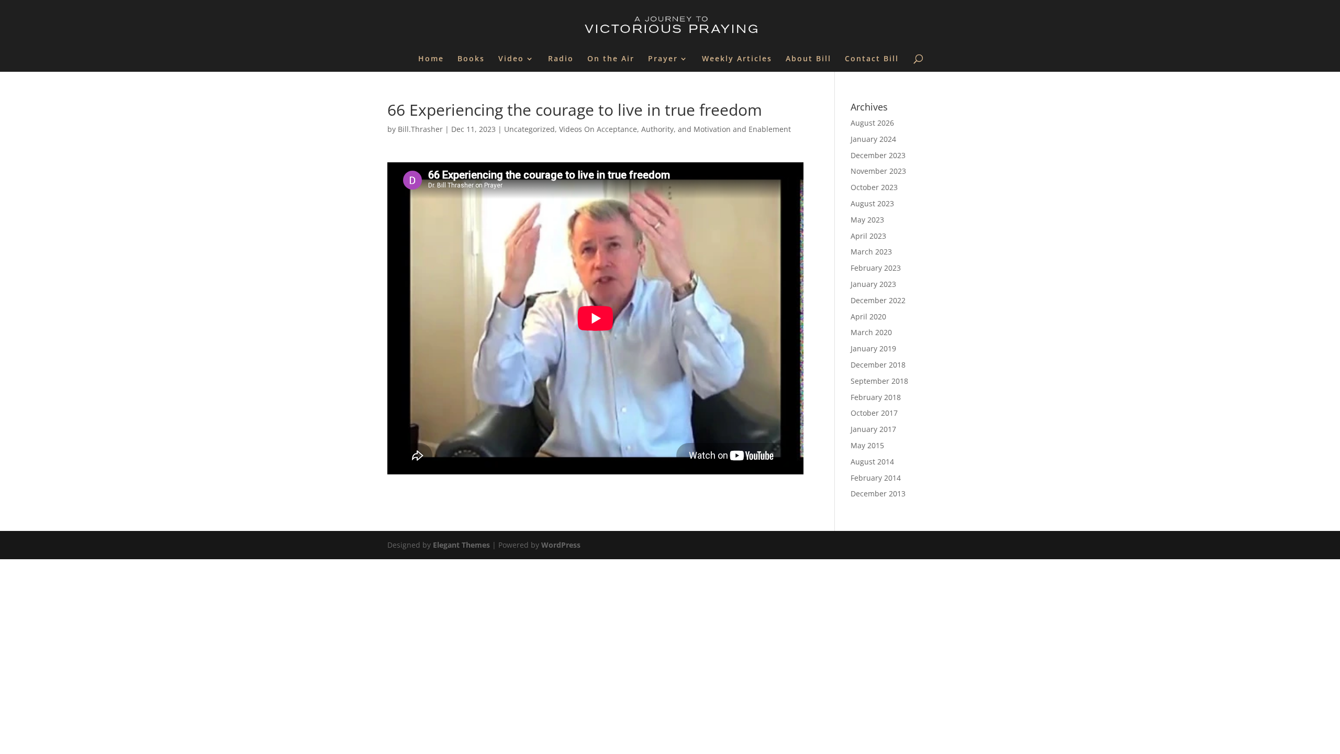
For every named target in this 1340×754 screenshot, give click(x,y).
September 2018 (879, 381)
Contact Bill (872, 59)
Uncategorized (529, 129)
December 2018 (878, 365)
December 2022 (878, 300)
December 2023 (878, 155)
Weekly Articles (737, 59)
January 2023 (873, 284)
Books (471, 59)
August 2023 (872, 203)
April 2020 (868, 316)
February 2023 (876, 268)
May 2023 (867, 220)
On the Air (610, 59)
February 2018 (876, 397)
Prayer (663, 59)
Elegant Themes (461, 545)
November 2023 (878, 171)
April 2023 (868, 236)
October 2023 (874, 187)
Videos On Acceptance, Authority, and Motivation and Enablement (675, 129)
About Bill (808, 59)
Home (431, 59)
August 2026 (872, 123)
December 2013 (878, 493)
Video (511, 59)
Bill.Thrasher (420, 129)
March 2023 (871, 252)
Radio (561, 59)
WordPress (560, 545)
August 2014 (872, 462)
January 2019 (873, 348)
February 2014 (876, 478)
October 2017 (874, 413)
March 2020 (871, 332)
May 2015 (867, 445)
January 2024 (873, 139)
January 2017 (873, 429)
